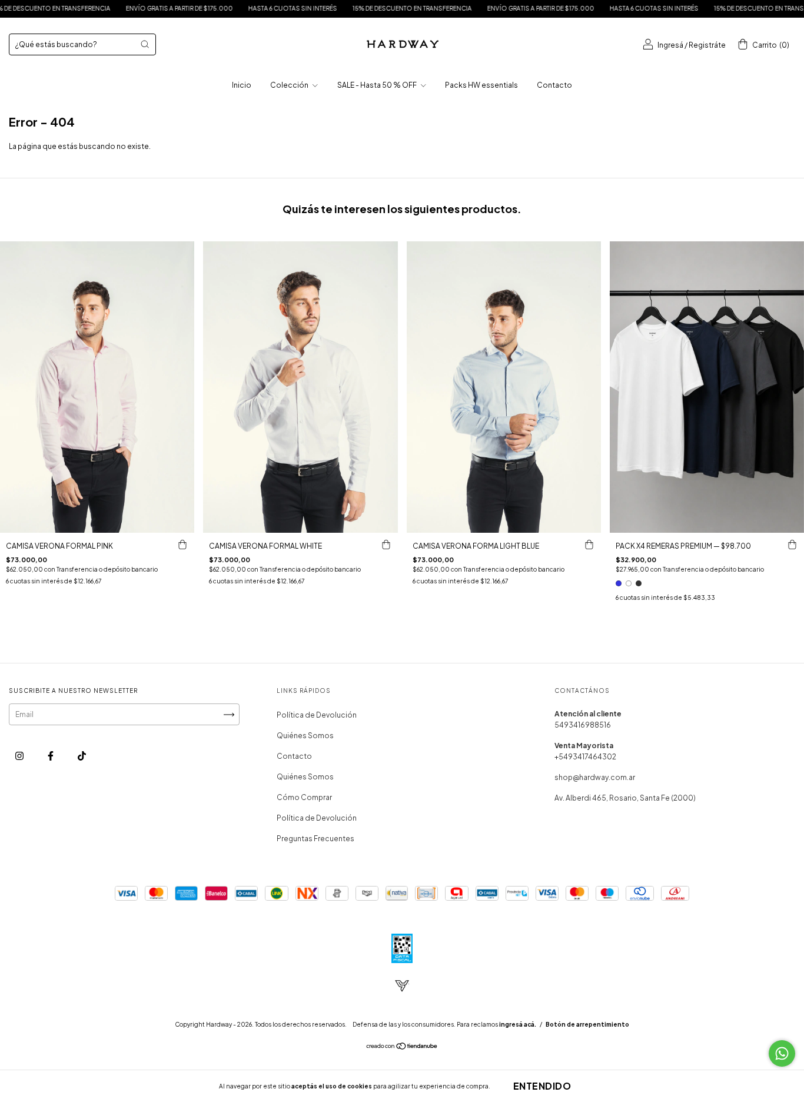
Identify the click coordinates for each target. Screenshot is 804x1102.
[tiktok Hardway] (81, 756)
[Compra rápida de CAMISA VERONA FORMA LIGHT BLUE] (589, 544)
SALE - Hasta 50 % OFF (377, 85)
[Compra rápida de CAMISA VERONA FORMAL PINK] (182, 544)
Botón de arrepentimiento (587, 1024)
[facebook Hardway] (51, 756)
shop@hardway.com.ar (594, 777)
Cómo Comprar (304, 797)
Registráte (707, 45)
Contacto (554, 85)
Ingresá (670, 45)
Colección (290, 85)
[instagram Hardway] (20, 756)
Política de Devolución (317, 715)
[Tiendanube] (402, 1047)
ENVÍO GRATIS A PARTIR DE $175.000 (117, 8)
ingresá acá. (517, 1024)
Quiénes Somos (305, 735)
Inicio (241, 85)
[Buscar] (145, 44)
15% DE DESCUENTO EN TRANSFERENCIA (350, 8)
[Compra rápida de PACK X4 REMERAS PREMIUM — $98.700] (792, 544)
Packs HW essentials (481, 85)
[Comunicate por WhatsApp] (782, 1053)
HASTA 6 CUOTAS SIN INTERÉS (230, 8)
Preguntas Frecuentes (315, 838)
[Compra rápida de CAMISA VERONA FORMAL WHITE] (386, 544)
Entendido (542, 1086)
